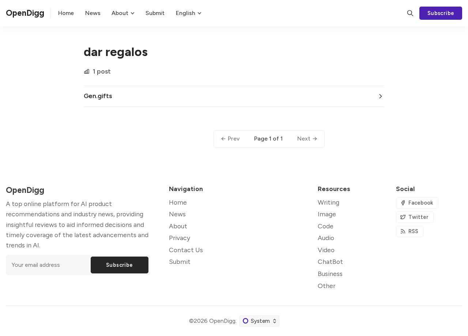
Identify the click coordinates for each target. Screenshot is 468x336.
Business (330, 273)
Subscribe (440, 13)
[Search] (410, 13)
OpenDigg (222, 320)
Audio (326, 238)
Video (326, 250)
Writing (328, 202)
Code (325, 226)
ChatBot (330, 261)
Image (327, 214)
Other (326, 286)
